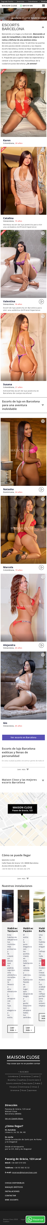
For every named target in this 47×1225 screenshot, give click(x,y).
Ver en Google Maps (14, 1118)
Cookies (6, 1221)
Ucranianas (14, 1090)
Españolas (22, 1080)
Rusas (24, 1090)
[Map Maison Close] (23, 819)
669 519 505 (28, 5)
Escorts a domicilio (13, 1083)
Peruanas (13, 1087)
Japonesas (32, 1090)
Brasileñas (12, 1080)
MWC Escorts (11, 1200)
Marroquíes (28, 1083)
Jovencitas (20, 1)
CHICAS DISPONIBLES (14, 1183)
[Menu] (44, 5)
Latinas (36, 1076)
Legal (23, 1219)
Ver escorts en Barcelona (23, 737)
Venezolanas (26, 1076)
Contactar (10, 1195)
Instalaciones (12, 1191)
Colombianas (33, 1)
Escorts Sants (33, 1080)
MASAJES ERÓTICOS (14, 1187)
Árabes (37, 1083)
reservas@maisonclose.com (24, 1172)
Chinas (34, 1087)
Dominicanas (24, 1087)
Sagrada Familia (7, 1)
